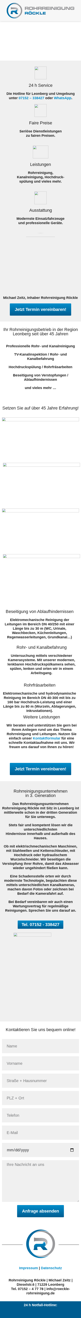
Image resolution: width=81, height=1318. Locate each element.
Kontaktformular (46, 738)
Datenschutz (51, 1268)
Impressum (28, 1268)
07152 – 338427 (31, 98)
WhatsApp (62, 98)
